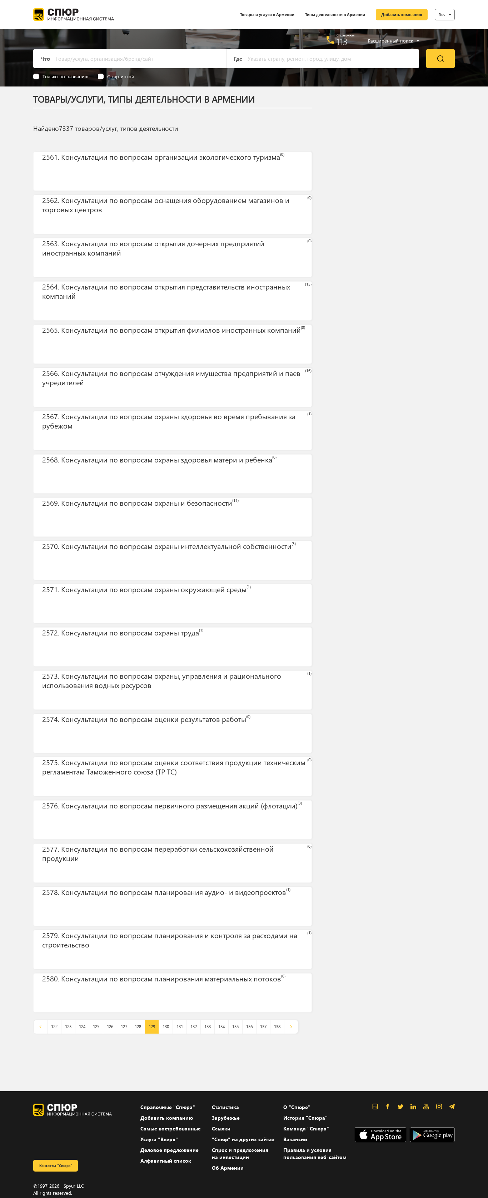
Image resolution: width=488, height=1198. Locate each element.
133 (207, 1026)
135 (235, 1026)
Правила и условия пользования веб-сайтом (315, 1153)
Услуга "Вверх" (159, 1139)
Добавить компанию (401, 14)
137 (263, 1026)
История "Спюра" (305, 1117)
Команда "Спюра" (306, 1128)
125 (96, 1026)
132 (193, 1026)
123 (68, 1026)
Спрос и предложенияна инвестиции (240, 1153)
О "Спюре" (296, 1107)
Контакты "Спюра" (55, 1165)
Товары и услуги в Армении (267, 14)
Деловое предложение (169, 1150)
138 (277, 1026)
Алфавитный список (165, 1160)
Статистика (225, 1107)
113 (342, 41)
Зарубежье (226, 1117)
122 (54, 1026)
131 (179, 1026)
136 (249, 1026)
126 (110, 1026)
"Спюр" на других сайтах (243, 1139)
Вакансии (295, 1139)
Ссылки (221, 1128)
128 (138, 1026)
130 (166, 1026)
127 (124, 1026)
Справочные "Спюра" (167, 1107)
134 (221, 1026)
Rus (442, 14)
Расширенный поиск (390, 41)
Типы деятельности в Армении (335, 14)
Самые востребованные (170, 1128)
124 (82, 1026)
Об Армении (228, 1167)
